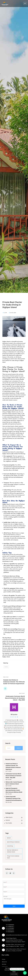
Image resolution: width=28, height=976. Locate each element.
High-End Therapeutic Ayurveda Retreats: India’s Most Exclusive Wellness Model (14, 790)
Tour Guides (9, 823)
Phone (5, 891)
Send (14, 906)
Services (4, 964)
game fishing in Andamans (13, 842)
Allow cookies (14, 974)
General (6, 666)
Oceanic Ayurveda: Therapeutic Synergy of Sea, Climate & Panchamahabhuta (14, 798)
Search (19, 748)
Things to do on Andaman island (13, 856)
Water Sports (9, 817)
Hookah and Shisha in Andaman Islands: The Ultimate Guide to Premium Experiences (14, 681)
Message (5, 896)
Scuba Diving (10, 846)
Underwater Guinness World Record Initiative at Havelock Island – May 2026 (15, 698)
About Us (4, 962)
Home (3, 959)
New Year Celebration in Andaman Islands (12, 851)
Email (5, 887)
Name (5, 882)
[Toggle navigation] (25, 3)
